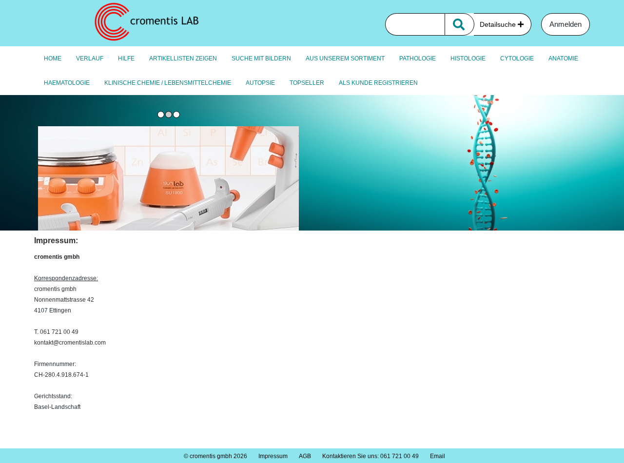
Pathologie (417, 58)
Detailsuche (499, 24)
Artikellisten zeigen (183, 58)
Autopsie (260, 82)
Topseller (307, 82)
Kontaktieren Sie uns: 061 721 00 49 (370, 456)
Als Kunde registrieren (378, 82)
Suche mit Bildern (261, 58)
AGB (305, 456)
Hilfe (126, 58)
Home (52, 58)
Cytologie (517, 58)
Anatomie (563, 58)
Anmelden (565, 24)
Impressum (273, 456)
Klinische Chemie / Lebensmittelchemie (167, 82)
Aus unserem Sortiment (345, 58)
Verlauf (89, 58)
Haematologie (67, 82)
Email (437, 456)
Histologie (468, 58)
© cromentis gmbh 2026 (215, 456)
